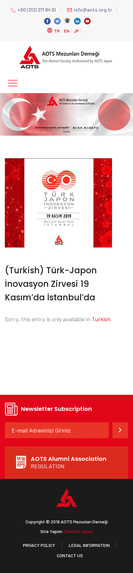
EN (66, 31)
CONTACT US (70, 555)
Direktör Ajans (79, 531)
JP (76, 31)
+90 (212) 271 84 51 (36, 10)
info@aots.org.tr (93, 10)
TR (57, 31)
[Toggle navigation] (13, 83)
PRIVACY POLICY (39, 545)
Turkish (101, 319)
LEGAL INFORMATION (89, 545)
